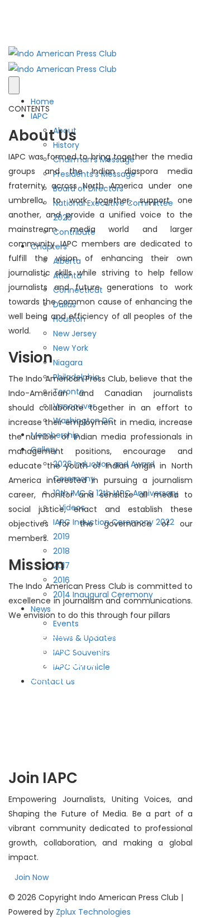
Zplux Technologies (93, 911)
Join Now (32, 877)
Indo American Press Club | (131, 897)
